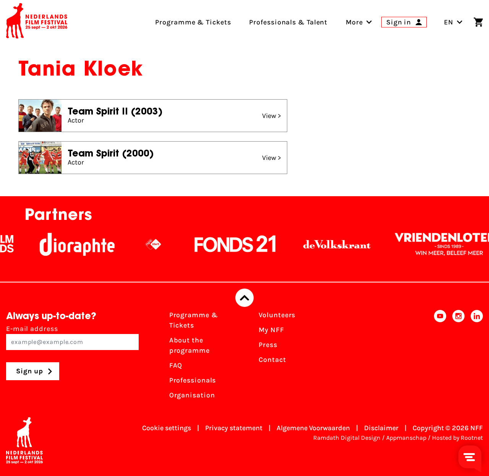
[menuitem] (354, 22)
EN (448, 22)
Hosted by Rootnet (457, 437)
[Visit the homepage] (36, 22)
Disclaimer (381, 428)
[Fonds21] (228, 244)
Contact (272, 359)
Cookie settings (166, 428)
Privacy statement (233, 428)
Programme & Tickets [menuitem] (193, 22)
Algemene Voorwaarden (313, 428)
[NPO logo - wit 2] (146, 244)
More (354, 22)
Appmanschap (406, 437)
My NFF (271, 330)
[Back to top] (244, 298)
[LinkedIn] (477, 357)
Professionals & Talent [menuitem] (288, 22)
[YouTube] (440, 357)
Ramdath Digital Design (347, 437)
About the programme (189, 345)
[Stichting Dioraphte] (69, 244)
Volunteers (277, 315)
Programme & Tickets (193, 320)
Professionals (192, 380)
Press (268, 344)
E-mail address (32, 328)
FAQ (176, 365)
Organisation (192, 395)
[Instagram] (458, 357)
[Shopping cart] (478, 22)
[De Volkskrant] (329, 244)
